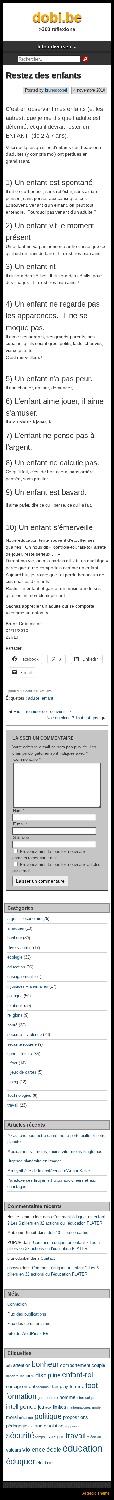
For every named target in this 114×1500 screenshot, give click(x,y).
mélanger (26, 1417)
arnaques (15, 928)
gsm (41, 1398)
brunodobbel (56, 90)
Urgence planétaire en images (34, 1161)
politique (14, 995)
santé (12, 1025)
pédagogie (16, 1425)
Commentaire (27, 759)
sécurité (20, 1435)
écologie (14, 957)
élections (45, 1462)
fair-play (60, 1386)
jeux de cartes (23, 1072)
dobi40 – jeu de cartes (68, 1232)
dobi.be (57, 17)
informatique (86, 1398)
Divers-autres (19, 947)
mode (96, 1407)
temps (40, 1437)
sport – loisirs (19, 1053)
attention (21, 1365)
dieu (30, 1375)
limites (59, 1407)
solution (55, 1425)
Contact (48, 1258)
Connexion (17, 1304)
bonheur (14, 937)
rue (31, 1426)
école (54, 1449)
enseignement (20, 976)
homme (67, 1397)
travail (12, 1105)
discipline (48, 1375)
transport (55, 1436)
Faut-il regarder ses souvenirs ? (42, 711)
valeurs (13, 1449)
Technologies (19, 1095)
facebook (43, 1387)
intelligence (21, 1406)
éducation (16, 967)
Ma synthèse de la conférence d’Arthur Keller (48, 1170)
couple (98, 1365)
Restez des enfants (43, 75)
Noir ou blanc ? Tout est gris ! (74, 717)
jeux (48, 1407)
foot (13, 1063)
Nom (18, 810)
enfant (47, 698)
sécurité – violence (24, 1034)
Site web (21, 837)
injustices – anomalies (27, 986)
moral (12, 1417)
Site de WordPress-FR (27, 1333)
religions (14, 1015)
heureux (52, 1398)
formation (21, 1396)
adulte (33, 698)
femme (77, 1386)
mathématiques (79, 1407)
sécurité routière (22, 1044)
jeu (41, 1407)
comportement (75, 1365)
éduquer (20, 1461)
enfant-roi (77, 1375)
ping (14, 1081)
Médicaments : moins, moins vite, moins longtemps (54, 1151)
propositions (75, 1417)
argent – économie (24, 918)
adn (9, 1365)
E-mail (20, 824)
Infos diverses (54, 46)
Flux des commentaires (28, 1323)
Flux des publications (26, 1314)
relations (15, 1005)
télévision (94, 1437)
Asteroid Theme (96, 1493)
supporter (72, 1426)
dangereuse (15, 1376)
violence (33, 1449)
